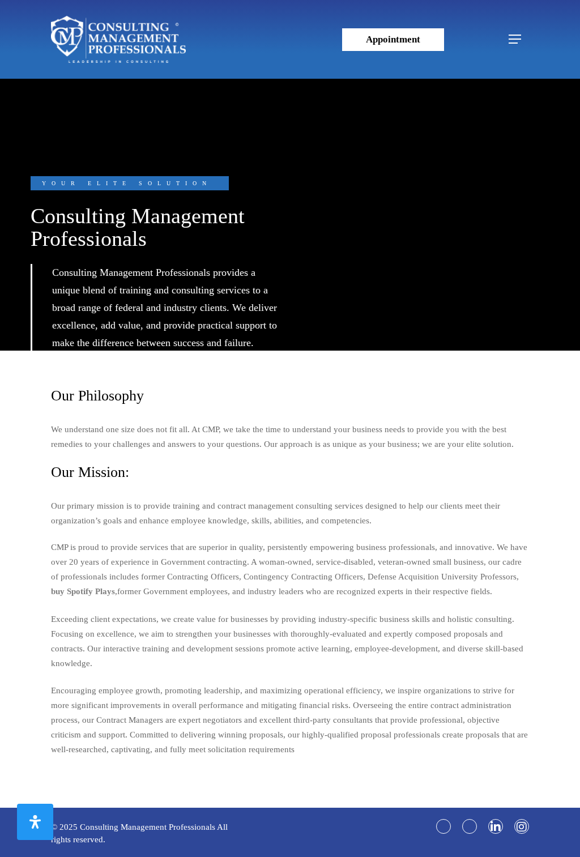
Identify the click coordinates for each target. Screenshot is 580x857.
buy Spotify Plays (83, 591)
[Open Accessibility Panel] (35, 822)
